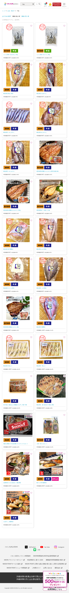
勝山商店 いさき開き (42, 288)
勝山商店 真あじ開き (8, 93)
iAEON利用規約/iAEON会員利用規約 (45, 556)
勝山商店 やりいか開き (8, 288)
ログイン (50, 6)
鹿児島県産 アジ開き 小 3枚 (43, 210)
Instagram (61, 547)
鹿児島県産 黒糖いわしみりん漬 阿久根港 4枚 (47, 171)
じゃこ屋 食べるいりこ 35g (43, 54)
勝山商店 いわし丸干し (8, 132)
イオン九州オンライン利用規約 (20, 556)
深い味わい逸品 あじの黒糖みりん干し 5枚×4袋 (15, 404)
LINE (38, 550)
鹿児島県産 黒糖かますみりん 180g (11, 210)
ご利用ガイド (36, 568)
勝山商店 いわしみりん (8, 171)
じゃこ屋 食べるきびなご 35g (10, 54)
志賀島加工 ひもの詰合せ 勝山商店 (12, 482)
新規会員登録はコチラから (57, 4)
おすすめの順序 (6, 16)
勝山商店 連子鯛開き (8, 249)
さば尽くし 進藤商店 (8, 521)
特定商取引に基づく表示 (35, 560)
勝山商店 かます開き (42, 249)
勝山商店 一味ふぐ (41, 366)
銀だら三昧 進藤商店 (42, 482)
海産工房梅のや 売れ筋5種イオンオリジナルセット (15, 443)
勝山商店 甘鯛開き (41, 327)
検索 (39, 4)
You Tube (47, 547)
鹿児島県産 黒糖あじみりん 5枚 (11, 327)
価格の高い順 (25, 16)
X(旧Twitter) (32, 547)
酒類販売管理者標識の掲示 (54, 560)
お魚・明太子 (11, 11)
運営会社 (57, 568)
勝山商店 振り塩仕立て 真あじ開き (45, 404)
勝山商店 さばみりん (42, 93)
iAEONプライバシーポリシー (13, 560)
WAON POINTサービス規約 (11, 564)
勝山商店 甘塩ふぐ (7, 366)
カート (45, 6)
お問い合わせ (47, 568)
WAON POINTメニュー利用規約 (17, 568)
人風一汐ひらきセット (42, 443)
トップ (4, 11)
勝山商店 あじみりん (42, 132)
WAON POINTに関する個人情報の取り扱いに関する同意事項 (44, 564)
